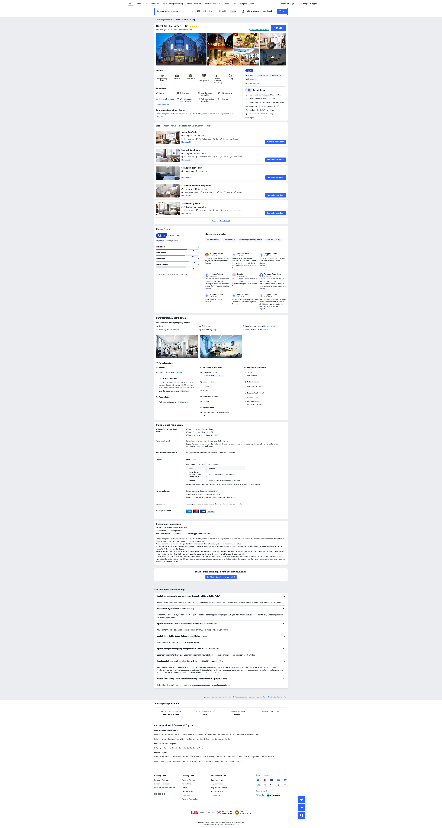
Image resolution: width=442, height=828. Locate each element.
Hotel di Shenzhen (221, 761)
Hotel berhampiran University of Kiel (246, 734)
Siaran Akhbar (187, 784)
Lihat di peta (249, 118)
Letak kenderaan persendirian (255, 326)
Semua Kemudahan (163, 104)
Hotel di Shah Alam (268, 757)
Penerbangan (142, 4)
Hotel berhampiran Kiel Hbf (220, 739)
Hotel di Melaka (195, 757)
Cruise (226, 4)
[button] (259, 4)
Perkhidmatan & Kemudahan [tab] (191, 126)
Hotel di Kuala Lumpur (162, 757)
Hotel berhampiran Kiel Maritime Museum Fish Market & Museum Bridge (180, 734)
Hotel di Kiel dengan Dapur (193, 748)
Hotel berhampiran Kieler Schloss (197, 739)
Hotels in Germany (224, 697)
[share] (301, 807)
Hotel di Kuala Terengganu (176, 761)
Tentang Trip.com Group (190, 799)
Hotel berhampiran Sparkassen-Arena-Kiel (169, 739)
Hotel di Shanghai (193, 761)
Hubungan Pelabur (217, 780)
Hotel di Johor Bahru (234, 757)
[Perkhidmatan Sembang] (301, 815)
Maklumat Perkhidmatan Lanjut (165, 788)
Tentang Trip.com (188, 780)
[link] (287, 4)
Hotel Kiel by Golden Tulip (172, 26)
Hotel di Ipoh (220, 757)
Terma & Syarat (187, 791)
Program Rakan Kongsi (219, 788)
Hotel (130, 4)
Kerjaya (185, 788)
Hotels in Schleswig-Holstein (243, 697)
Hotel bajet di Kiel (160, 748)
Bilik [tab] (158, 126)
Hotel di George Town (251, 757)
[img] (181, 49)
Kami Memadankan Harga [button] (259, 29)
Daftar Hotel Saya (217, 791)
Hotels (213, 697)
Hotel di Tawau (159, 761)
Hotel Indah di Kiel (175, 748)
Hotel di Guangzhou (237, 761)
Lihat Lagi (159, 116)
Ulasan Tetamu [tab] (169, 126)
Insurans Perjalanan (212, 4)
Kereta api (155, 4)
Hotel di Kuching (208, 757)
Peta (235, 4)
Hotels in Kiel (260, 697)
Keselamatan (215, 795)
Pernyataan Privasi (188, 795)
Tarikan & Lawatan (193, 4)
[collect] (301, 799)
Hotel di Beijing (207, 761)
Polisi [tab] (209, 126)
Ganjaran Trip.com (247, 4)
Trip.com (206, 697)
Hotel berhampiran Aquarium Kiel (219, 734)
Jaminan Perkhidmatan (162, 784)
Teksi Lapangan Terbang (173, 4)
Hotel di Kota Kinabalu (180, 757)
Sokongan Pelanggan (161, 780)
